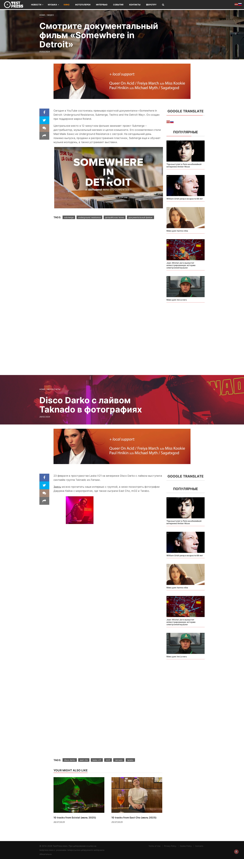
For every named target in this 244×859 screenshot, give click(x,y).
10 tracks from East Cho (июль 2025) (133, 817)
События (118, 4)
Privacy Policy (170, 846)
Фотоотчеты (53, 389)
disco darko (69, 760)
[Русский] (172, 121)
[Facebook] (44, 112)
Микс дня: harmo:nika (177, 231)
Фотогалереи (82, 4)
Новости (36, 4)
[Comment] (44, 128)
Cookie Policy (186, 846)
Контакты (135, 4)
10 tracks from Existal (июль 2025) (75, 817)
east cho (84, 760)
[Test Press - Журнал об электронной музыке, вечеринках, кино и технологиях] (15, 4)
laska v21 (96, 760)
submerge (69, 217)
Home (42, 15)
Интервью (101, 4)
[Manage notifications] (236, 851)
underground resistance (89, 217)
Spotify (152, 4)
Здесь (57, 486)
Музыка (52, 4)
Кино (66, 4)
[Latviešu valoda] (168, 121)
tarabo (130, 760)
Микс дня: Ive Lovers (176, 300)
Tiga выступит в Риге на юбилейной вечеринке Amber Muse (183, 165)
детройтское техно (114, 217)
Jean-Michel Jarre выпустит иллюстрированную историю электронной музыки (181, 265)
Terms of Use (155, 846)
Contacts (199, 846)
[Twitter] (44, 120)
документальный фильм (140, 217)
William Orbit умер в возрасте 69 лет (184, 198)
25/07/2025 (117, 822)
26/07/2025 (59, 822)
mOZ (108, 760)
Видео (50, 15)
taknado (119, 760)
